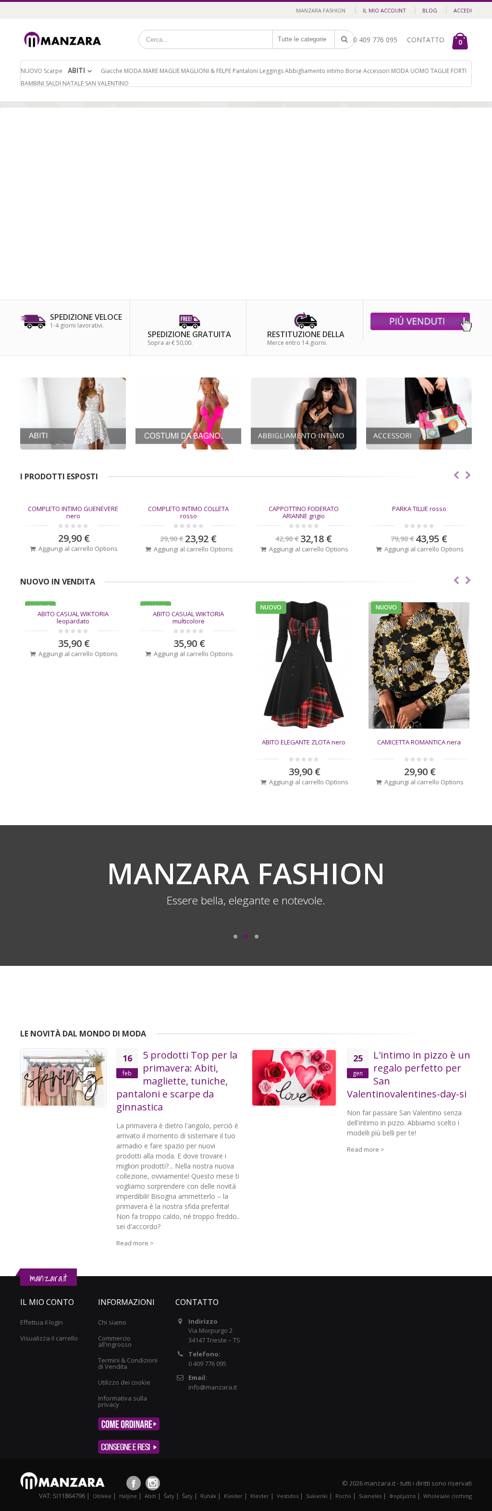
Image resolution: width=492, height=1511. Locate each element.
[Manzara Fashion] (65, 30)
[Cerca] (344, 39)
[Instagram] (153, 1483)
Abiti (76, 70)
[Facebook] (133, 1483)
